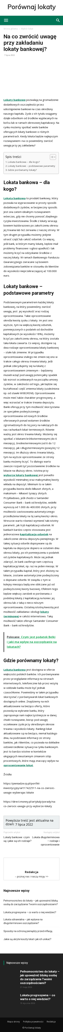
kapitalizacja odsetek (34, 534)
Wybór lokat (27, 28)
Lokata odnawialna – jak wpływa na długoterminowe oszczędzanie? (23, 921)
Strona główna (11, 28)
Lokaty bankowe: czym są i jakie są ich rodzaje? (17, 839)
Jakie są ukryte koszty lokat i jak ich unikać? (27, 939)
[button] (6, 20)
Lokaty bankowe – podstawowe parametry (31, 165)
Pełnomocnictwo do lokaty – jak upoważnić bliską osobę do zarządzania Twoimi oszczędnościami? (31, 902)
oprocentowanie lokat (18, 765)
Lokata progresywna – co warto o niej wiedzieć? (30, 912)
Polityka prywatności (33, 1021)
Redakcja (51, 1021)
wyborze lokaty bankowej (21, 475)
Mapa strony (13, 1021)
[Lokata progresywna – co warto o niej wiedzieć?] (11, 1000)
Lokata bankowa (15, 198)
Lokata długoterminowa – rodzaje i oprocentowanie (45, 841)
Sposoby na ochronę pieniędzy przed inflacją (28, 931)
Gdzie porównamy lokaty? (22, 170)
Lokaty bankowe (15, 100)
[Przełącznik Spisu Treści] (51, 157)
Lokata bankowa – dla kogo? (24, 161)
